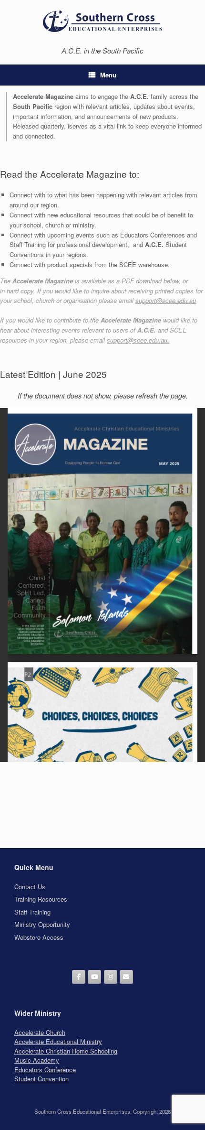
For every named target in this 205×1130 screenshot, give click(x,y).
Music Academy (36, 1060)
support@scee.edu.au (165, 300)
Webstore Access (38, 937)
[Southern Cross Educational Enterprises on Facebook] (78, 977)
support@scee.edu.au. (138, 339)
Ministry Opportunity (42, 924)
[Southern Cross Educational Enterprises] (102, 21)
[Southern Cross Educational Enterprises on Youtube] (94, 977)
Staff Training (32, 911)
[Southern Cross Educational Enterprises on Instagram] (110, 977)
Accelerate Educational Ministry (58, 1041)
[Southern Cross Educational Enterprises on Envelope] (126, 977)
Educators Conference (45, 1069)
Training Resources (40, 899)
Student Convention (41, 1078)
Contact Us (29, 886)
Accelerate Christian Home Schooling (65, 1050)
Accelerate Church (39, 1032)
